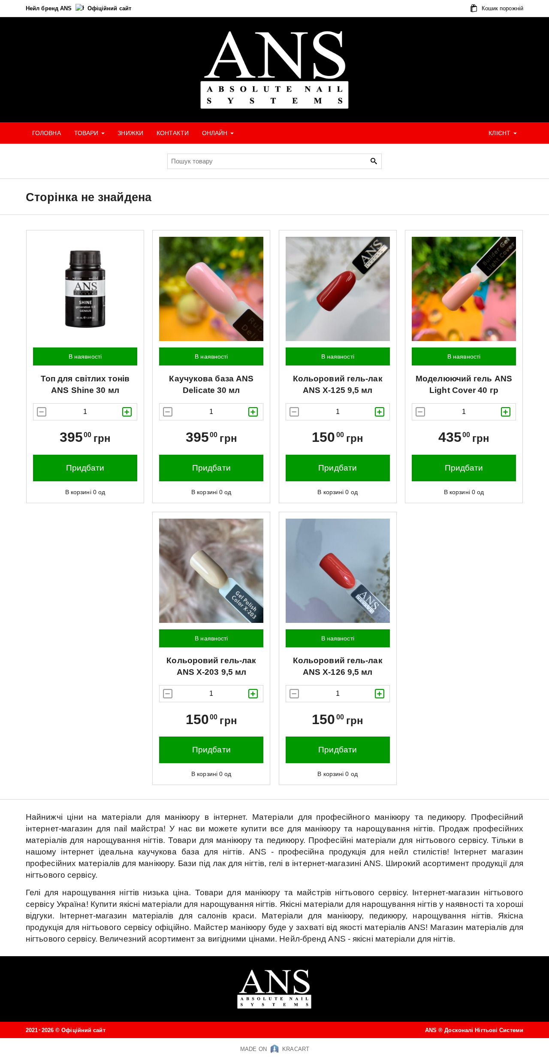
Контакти (173, 133)
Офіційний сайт (109, 8)
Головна (46, 133)
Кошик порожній (501, 8)
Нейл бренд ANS (50, 8)
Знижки (130, 133)
